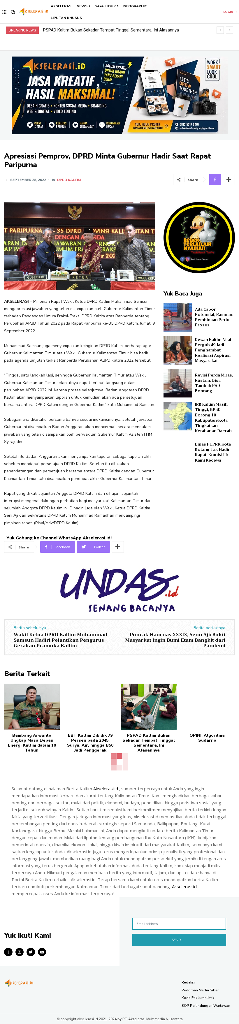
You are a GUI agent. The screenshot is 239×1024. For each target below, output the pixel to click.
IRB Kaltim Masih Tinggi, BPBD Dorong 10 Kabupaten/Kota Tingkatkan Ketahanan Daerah (213, 417)
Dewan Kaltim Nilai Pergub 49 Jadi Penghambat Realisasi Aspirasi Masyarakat (213, 350)
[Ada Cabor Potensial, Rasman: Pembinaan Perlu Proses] (178, 317)
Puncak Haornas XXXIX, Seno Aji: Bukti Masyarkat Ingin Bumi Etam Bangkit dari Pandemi (175, 640)
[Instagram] (19, 952)
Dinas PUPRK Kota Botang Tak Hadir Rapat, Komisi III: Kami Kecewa (213, 452)
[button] (13, 12)
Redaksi (188, 982)
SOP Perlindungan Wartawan (206, 1005)
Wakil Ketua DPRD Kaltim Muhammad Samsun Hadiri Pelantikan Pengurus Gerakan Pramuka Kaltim (60, 640)
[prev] (220, 30)
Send (176, 940)
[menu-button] (4, 12)
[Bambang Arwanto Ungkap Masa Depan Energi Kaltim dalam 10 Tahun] (32, 707)
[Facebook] (215, 179)
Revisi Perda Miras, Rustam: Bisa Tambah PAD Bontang (214, 383)
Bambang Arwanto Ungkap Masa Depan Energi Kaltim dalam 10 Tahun (32, 743)
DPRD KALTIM (69, 180)
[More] (229, 179)
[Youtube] (42, 952)
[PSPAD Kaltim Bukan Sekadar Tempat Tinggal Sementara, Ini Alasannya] (149, 707)
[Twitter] (31, 952)
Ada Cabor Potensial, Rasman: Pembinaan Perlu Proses (214, 317)
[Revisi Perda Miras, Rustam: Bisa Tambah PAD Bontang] (178, 383)
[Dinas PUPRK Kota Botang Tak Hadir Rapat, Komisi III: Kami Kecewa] (178, 452)
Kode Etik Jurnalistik (198, 997)
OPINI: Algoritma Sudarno (67, 30)
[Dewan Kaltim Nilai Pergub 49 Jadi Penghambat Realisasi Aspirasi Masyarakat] (178, 350)
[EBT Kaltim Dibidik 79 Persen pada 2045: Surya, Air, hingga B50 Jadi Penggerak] (90, 707)
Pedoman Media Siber (200, 990)
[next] (229, 30)
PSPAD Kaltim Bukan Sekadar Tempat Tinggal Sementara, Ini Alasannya (148, 743)
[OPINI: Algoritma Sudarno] (207, 707)
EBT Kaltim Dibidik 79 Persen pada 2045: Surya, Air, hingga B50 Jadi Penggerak (90, 743)
